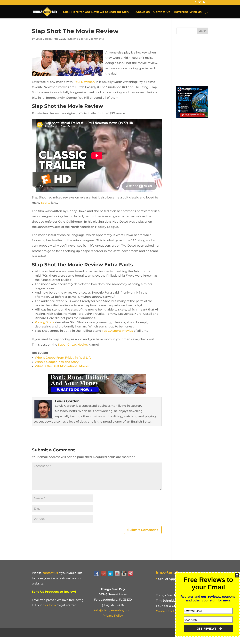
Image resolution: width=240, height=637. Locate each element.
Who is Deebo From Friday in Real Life (63, 357)
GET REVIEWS (207, 628)
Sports (83, 38)
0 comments (96, 38)
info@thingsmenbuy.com (112, 610)
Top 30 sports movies (117, 331)
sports (45, 203)
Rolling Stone (44, 322)
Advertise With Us (188, 12)
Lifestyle (73, 38)
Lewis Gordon (43, 38)
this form (49, 605)
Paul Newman (84, 82)
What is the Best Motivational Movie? (62, 366)
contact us (50, 573)
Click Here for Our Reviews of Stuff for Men (96, 12)
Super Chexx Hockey (73, 344)
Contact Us (161, 12)
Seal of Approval (170, 579)
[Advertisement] (200, 59)
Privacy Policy (113, 615)
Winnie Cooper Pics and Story (57, 362)
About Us (143, 12)
